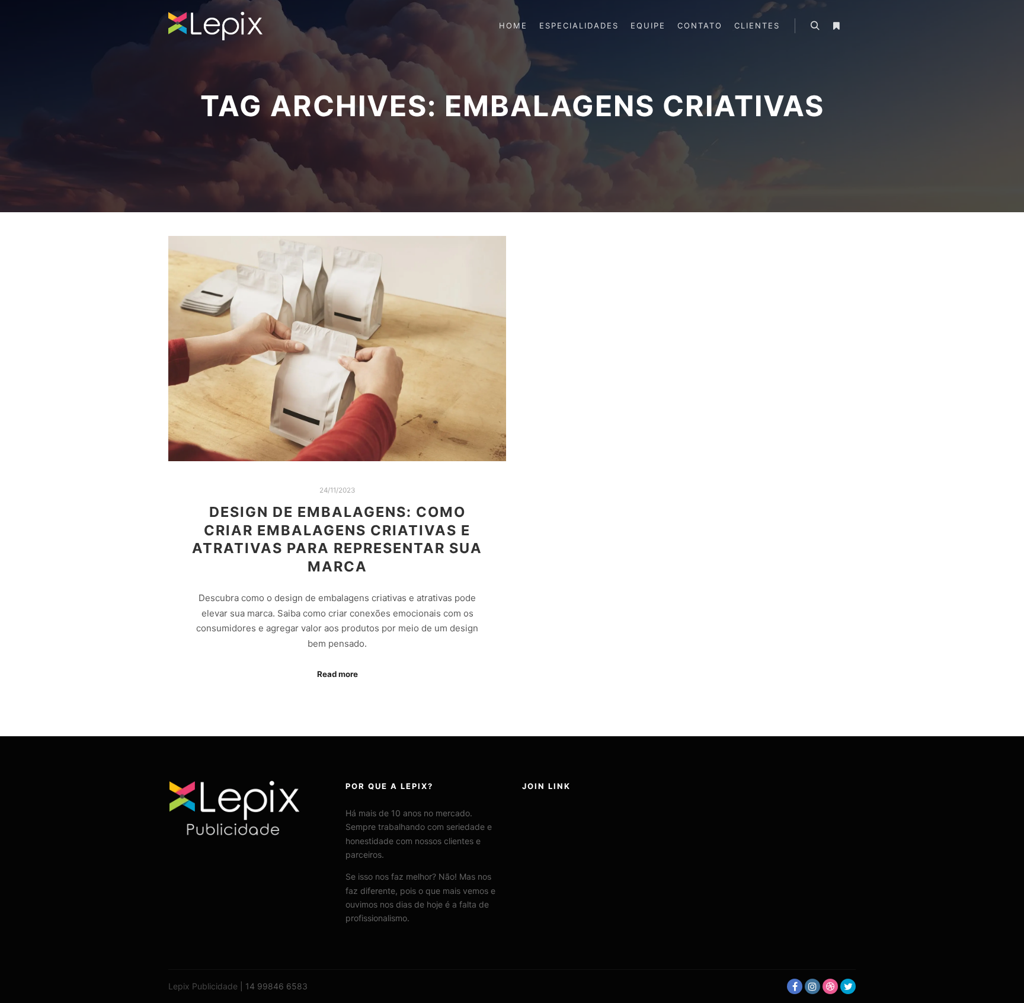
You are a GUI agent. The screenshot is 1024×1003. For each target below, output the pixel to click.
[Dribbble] (830, 986)
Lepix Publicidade (203, 986)
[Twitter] (848, 986)
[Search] (814, 26)
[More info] (836, 26)
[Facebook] (794, 986)
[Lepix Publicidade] (215, 26)
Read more (337, 674)
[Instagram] (812, 986)
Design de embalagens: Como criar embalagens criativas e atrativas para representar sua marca (337, 539)
